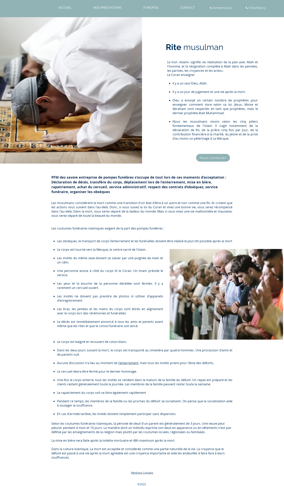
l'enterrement (128, 363)
